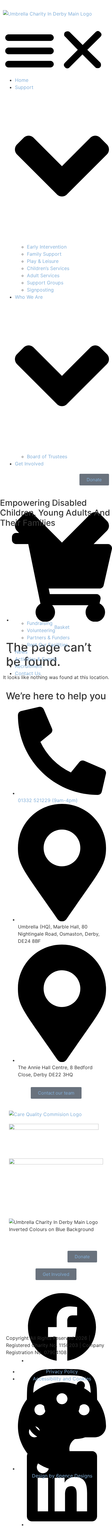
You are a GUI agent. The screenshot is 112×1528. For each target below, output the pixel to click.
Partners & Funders (48, 637)
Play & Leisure (43, 261)
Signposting (40, 290)
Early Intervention (47, 247)
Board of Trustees (47, 456)
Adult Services (43, 275)
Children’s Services (48, 268)
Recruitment (28, 666)
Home (21, 80)
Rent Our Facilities (47, 645)
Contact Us (28, 673)
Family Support (44, 254)
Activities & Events (36, 659)
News (21, 652)
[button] (56, 49)
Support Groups (45, 283)
